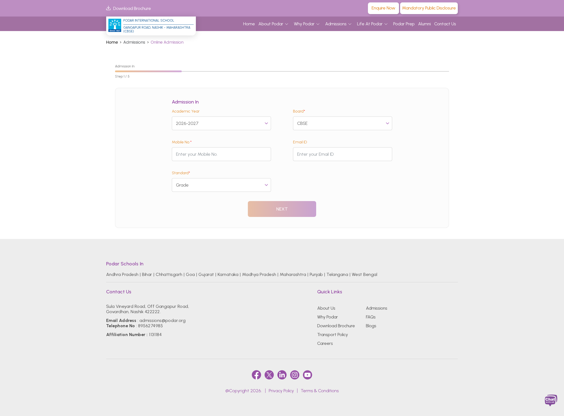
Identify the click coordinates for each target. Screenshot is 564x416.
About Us (326, 308)
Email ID (300, 142)
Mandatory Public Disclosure (429, 8)
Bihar (147, 274)
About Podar (270, 23)
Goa (190, 274)
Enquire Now (383, 8)
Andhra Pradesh (122, 274)
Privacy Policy (281, 390)
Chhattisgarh (169, 274)
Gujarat (206, 274)
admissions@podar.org (162, 320)
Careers (325, 343)
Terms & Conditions (320, 390)
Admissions (336, 23)
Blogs (371, 325)
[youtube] (307, 374)
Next (282, 209)
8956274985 (150, 325)
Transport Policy (332, 334)
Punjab (316, 274)
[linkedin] (282, 374)
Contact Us (445, 23)
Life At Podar (370, 23)
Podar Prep (404, 23)
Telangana (337, 274)
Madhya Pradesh (259, 274)
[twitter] (269, 374)
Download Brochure (132, 8)
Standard (181, 172)
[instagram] (294, 374)
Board (299, 111)
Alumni (424, 23)
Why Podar (304, 23)
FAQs (371, 317)
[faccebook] (256, 374)
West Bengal (364, 274)
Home (249, 23)
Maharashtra (293, 274)
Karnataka (228, 274)
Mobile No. (182, 142)
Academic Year (186, 111)
